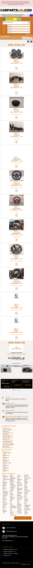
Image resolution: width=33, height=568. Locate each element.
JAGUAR (12, 494)
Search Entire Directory (22, 518)
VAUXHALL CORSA (8, 430)
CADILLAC (5, 491)
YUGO (25, 514)
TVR (25, 502)
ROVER (26, 479)
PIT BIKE (19, 508)
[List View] (31, 41)
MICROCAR (19, 488)
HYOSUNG (12, 487)
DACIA (4, 498)
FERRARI (5, 511)
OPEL (18, 502)
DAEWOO (5, 499)
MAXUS (18, 481)
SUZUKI (26, 493)
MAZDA (18, 482)
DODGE (4, 507)
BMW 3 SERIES (8, 447)
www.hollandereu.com (7, 540)
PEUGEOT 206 (6, 461)
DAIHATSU (5, 502)
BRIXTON (5, 488)
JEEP (11, 496)
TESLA (25, 498)
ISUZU (11, 491)
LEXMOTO (12, 512)
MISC (18, 491)
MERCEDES (19, 485)
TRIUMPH (26, 501)
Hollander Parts (7, 555)
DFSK (4, 505)
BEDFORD (5, 482)
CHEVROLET (5, 492)
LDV (11, 509)
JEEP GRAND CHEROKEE (8, 445)
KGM (11, 500)
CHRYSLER (5, 494)
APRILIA (4, 478)
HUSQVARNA (13, 486)
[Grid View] (28, 41)
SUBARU (26, 492)
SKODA (25, 487)
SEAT (25, 485)
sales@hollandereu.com (11, 531)
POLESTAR (19, 510)
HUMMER (12, 484)
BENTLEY (5, 485)
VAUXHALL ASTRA (8, 437)
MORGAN (19, 494)
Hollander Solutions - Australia (10, 553)
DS (3, 508)
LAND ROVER (13, 507)
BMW (4, 486)
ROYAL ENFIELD (26, 481)
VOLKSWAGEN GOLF (8, 442)
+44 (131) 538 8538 (10, 527)
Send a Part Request (16, 348)
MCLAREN (19, 483)
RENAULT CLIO (8, 440)
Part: (4, 32)
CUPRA (4, 497)
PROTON (26, 475)
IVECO (11, 493)
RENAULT (26, 476)
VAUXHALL (26, 508)
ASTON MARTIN (6, 479)
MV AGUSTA (19, 498)
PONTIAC (19, 511)
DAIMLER (5, 504)
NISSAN (19, 499)
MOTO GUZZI (20, 497)
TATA (25, 496)
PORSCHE (19, 513)
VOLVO (25, 511)
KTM (11, 503)
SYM (25, 495)
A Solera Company (25, 564)
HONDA (11, 483)
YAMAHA (26, 512)
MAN (18, 478)
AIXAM (4, 475)
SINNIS (25, 486)
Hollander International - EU (10, 549)
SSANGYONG (27, 490)
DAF (4, 501)
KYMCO (11, 504)
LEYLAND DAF (13, 515)
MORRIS (19, 495)
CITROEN (5, 495)
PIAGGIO (19, 507)
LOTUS (18, 475)
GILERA (11, 476)
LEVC (11, 510)
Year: (4, 25)
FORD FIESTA (8, 435)
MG (18, 486)
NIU (18, 501)
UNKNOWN (26, 506)
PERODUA (19, 504)
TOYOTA (26, 499)
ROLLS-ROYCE (27, 478)
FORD (11, 475)
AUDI (4, 481)
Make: (4, 27)
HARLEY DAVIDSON (12, 481)
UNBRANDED (27, 505)
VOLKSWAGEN (27, 509)
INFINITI (11, 490)
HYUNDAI (12, 489)
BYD (4, 489)
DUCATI (4, 510)
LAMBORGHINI (13, 506)
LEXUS (11, 513)
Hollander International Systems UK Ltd (16, 354)
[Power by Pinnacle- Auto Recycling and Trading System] (16, 359)
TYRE (25, 503)
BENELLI (5, 483)
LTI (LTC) (19, 476)
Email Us (16, 69)
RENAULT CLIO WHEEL (8, 22)
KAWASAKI (12, 497)
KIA (10, 502)
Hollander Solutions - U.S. (9, 551)
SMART (25, 489)
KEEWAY (12, 499)
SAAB (25, 483)
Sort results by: (25, 36)
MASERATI (19, 479)
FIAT (4, 513)
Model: (4, 29)
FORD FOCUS (8, 432)
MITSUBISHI (19, 492)
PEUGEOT (19, 505)
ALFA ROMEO (6, 476)
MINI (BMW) (19, 489)
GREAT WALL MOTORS (13, 479)
